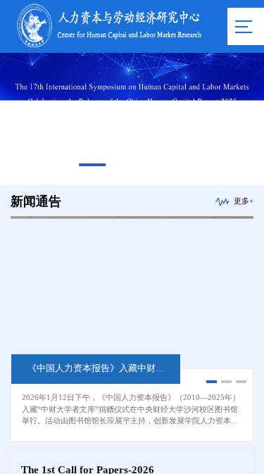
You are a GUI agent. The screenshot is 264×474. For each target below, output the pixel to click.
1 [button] (92, 164)
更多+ (243, 201)
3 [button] (171, 164)
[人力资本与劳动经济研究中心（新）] (109, 47)
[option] (132, 119)
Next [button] (253, 119)
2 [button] (131, 164)
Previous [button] (10, 119)
